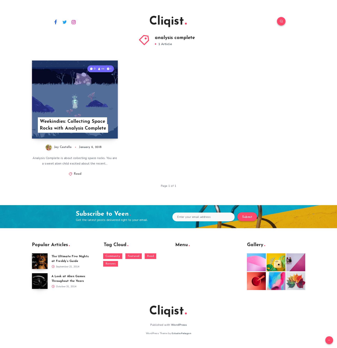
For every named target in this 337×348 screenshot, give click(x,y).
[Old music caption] (295, 262)
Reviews (111, 263)
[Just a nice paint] (276, 281)
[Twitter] (64, 22)
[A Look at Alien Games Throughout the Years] (40, 281)
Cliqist (166, 22)
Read (77, 174)
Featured (133, 256)
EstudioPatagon (181, 333)
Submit (247, 217)
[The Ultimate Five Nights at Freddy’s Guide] (40, 261)
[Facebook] (55, 22)
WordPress (179, 325)
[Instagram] (73, 22)
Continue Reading (99, 127)
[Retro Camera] (276, 262)
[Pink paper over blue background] (256, 262)
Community (113, 256)
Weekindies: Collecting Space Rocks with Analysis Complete (73, 125)
